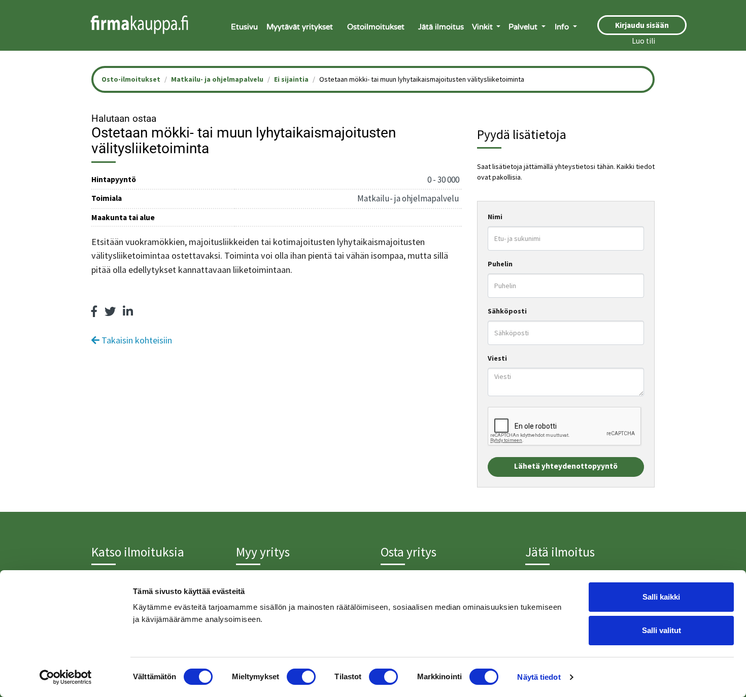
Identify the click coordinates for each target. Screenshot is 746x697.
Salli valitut (661, 630)
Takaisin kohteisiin (135, 340)
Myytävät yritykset (299, 26)
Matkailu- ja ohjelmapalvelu (217, 79)
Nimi (495, 216)
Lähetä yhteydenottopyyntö (566, 466)
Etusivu (244, 26)
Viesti (497, 358)
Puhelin (500, 263)
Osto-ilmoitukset (130, 79)
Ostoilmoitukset (375, 26)
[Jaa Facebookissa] (94, 311)
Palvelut (523, 26)
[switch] (301, 677)
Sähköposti (507, 311)
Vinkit (483, 26)
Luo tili (643, 41)
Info (563, 26)
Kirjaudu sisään (642, 25)
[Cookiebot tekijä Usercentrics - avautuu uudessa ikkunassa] (65, 677)
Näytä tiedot (538, 677)
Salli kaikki (661, 597)
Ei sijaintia (291, 79)
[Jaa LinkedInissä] (128, 311)
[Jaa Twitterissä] (110, 311)
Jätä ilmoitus (441, 26)
